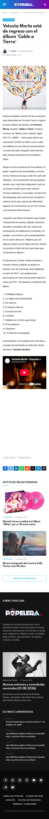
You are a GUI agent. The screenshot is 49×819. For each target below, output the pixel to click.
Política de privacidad (29, 800)
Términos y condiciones (24, 804)
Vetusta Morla (24, 458)
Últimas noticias (34, 796)
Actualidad (8, 20)
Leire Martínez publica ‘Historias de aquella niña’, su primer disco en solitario (25, 735)
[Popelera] (24, 4)
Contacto (10, 800)
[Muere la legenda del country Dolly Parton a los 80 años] (24, 543)
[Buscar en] (44, 4)
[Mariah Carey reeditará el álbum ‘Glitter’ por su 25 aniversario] (24, 501)
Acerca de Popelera (13, 796)
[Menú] (4, 4)
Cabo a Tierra (9, 458)
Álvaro (13, 51)
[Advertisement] (24, 422)
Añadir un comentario (24, 578)
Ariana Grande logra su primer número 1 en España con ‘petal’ (25, 723)
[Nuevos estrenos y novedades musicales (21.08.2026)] (24, 664)
